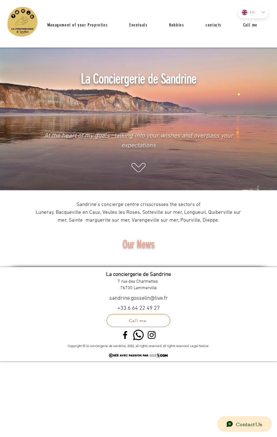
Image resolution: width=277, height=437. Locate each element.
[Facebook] (125, 335)
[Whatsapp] (138, 335)
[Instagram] (151, 335)
